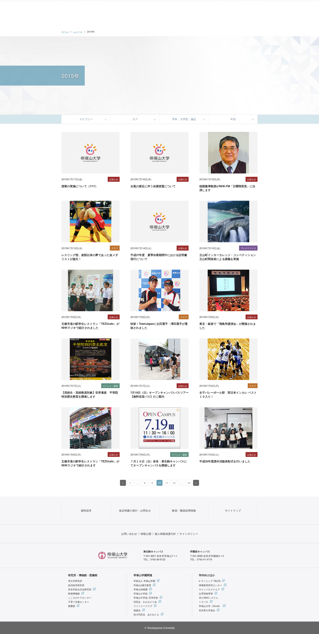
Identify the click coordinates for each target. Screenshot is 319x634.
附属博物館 (74, 593)
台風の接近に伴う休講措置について (153, 186)
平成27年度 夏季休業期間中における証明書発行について (158, 257)
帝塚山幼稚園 (141, 589)
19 (188, 482)
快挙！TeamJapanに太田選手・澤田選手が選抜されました (159, 326)
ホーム (64, 31)
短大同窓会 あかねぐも (146, 614)
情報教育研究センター (210, 585)
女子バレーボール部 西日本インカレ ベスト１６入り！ (228, 394)
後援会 (137, 610)
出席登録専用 (206, 593)
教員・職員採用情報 (184, 510)
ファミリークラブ (143, 606)
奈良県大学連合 (207, 610)
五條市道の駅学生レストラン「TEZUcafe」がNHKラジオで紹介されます (90, 463)
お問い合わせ (129, 534)
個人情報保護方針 (165, 534)
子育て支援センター (78, 601)
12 (174, 482)
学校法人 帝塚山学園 (144, 580)
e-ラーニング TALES (209, 580)
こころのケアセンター (79, 597)
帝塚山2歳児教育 (142, 585)
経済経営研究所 (76, 585)
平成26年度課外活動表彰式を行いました (224, 461)
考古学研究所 (75, 580)
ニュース (77, 31)
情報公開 (146, 534)
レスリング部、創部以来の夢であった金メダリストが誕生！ (89, 257)
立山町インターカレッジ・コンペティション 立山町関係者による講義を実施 (229, 257)
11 (166, 482)
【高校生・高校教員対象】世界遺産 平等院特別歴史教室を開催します (89, 394)
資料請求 (86, 510)
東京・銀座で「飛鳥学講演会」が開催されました (227, 326)
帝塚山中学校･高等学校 (146, 597)
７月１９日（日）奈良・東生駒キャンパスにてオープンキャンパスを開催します (158, 463)
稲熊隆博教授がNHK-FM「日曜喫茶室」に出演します (227, 188)
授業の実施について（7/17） (79, 186)
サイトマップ (233, 510)
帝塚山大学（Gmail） (210, 606)
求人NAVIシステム (208, 597)
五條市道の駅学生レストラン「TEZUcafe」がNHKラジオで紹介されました (90, 326)
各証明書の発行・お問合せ (135, 510)
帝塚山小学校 (141, 593)
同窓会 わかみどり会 (145, 601)
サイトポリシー (188, 534)
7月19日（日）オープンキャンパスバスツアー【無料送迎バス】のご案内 (159, 394)
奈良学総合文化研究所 (79, 589)
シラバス (203, 601)
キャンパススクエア (209, 589)
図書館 (71, 606)
